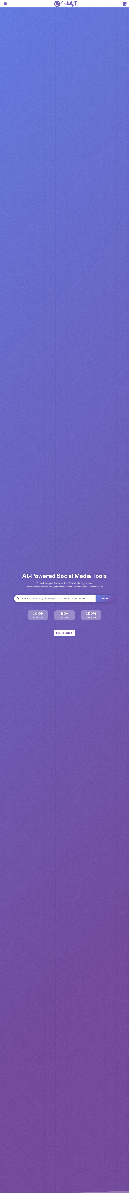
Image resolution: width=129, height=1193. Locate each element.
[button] (124, 4)
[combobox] (55, 598)
